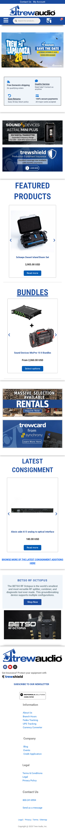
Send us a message (32, 807)
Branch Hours (30, 716)
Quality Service (42, 84)
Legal (25, 777)
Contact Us (25, 1)
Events (26, 750)
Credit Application (32, 754)
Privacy (28, 820)
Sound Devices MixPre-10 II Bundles (32, 352)
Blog (25, 746)
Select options (32, 368)
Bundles (32, 292)
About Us (27, 712)
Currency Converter (32, 727)
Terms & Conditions (32, 773)
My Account (39, 1)
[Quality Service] (36, 80)
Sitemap (43, 820)
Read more (32, 273)
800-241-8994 (29, 800)
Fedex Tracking (30, 720)
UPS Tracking (29, 723)
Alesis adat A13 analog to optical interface (32, 531)
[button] (11, 240)
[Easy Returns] (9, 95)
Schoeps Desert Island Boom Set (32, 257)
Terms (35, 820)
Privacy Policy (30, 780)
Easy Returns (14, 99)
